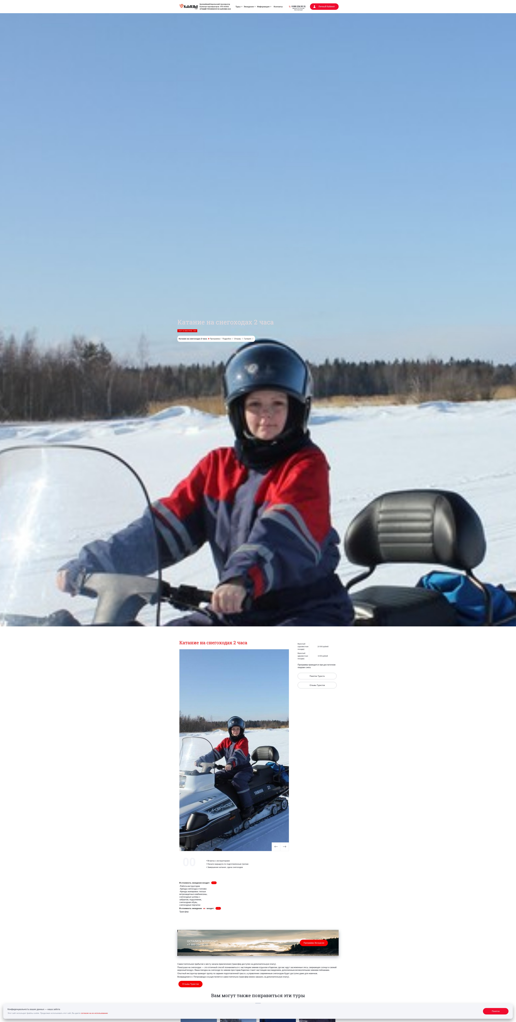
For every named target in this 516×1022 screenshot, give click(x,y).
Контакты (278, 7)
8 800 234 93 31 (299, 6)
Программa (215, 339)
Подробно (227, 339)
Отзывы (237, 339)
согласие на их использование (94, 1013)
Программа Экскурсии (314, 943)
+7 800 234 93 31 (197, 944)
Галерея (248, 339)
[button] (238, 6)
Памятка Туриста (317, 676)
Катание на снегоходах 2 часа (194, 339)
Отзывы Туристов (317, 685)
